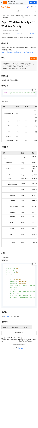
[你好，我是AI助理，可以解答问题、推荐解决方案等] (28, 7)
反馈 (22, 348)
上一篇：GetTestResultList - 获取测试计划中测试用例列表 (9, 339)
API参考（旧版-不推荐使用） (23, 15)
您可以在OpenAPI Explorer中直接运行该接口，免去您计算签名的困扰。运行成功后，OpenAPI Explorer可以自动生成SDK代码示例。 (18, 66)
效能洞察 (5, 17)
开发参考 (12, 15)
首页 (2, 15)
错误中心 (7, 316)
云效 (7, 15)
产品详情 (18, 33)
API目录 (34, 15)
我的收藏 (32, 33)
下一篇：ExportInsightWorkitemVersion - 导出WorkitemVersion (27, 339)
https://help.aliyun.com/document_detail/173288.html (17, 52)
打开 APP (32, 2)
